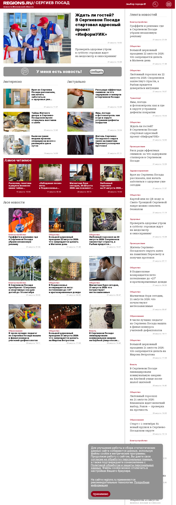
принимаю (100, 494)
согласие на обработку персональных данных (121, 459)
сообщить (96, 71)
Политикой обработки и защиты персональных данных (122, 467)
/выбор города (135, 4)
